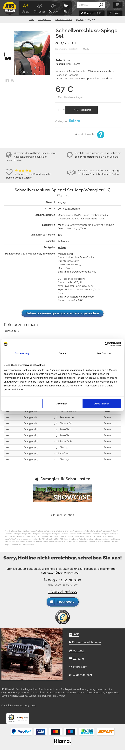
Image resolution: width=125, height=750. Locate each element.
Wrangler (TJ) (31, 429)
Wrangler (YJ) (31, 447)
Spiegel (79, 19)
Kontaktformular (85, 134)
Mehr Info (63, 224)
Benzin (107, 417)
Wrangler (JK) (44, 19)
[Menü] (27, 715)
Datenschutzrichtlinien (86, 642)
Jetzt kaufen (81, 110)
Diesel (107, 411)
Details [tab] (63, 353)
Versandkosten (13, 160)
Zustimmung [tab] (21, 353)
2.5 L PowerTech (62, 435)
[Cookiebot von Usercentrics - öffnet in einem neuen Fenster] (107, 343)
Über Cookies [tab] (103, 353)
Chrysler (39, 11)
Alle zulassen (101, 403)
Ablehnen (61, 403)
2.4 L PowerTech (62, 429)
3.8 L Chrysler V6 (63, 19)
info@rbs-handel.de (62, 591)
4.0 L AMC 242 (61, 453)
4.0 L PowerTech (63, 441)
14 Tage (62, 247)
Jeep (25, 11)
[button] (92, 13)
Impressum (79, 666)
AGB (75, 634)
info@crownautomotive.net (80, 271)
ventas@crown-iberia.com (79, 296)
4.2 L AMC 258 (61, 459)
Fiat (66, 11)
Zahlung (78, 658)
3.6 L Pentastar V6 (64, 417)
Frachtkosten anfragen (70, 97)
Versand (78, 650)
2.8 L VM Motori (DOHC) (66, 411)
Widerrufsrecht (81, 674)
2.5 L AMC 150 (61, 447)
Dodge (53, 11)
